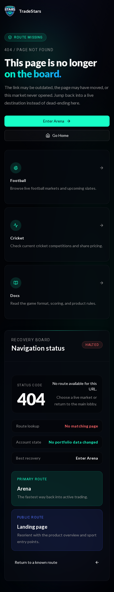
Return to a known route (36, 562)
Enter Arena (53, 121)
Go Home (60, 135)
